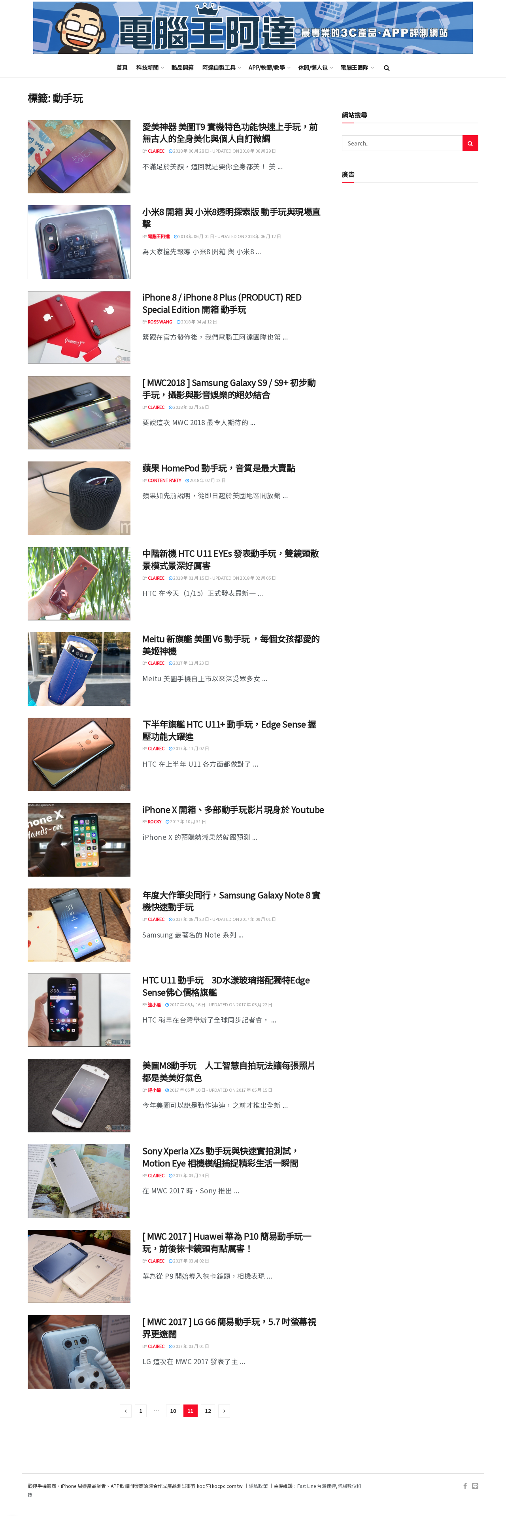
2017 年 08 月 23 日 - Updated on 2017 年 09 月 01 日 (224, 919)
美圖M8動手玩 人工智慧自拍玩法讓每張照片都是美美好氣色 (229, 1071)
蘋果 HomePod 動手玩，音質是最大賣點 (218, 467)
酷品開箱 (183, 67)
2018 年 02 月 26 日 (190, 407)
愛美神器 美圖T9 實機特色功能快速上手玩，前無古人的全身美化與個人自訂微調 (230, 132)
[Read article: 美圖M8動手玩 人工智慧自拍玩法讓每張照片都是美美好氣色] (79, 1095)
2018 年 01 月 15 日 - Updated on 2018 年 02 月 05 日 (224, 578)
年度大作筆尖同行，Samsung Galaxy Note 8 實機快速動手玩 (231, 900)
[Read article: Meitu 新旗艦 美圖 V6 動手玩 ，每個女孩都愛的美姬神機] (79, 669)
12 (208, 1410)
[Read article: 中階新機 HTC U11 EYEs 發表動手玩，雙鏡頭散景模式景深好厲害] (79, 583)
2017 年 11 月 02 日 (190, 748)
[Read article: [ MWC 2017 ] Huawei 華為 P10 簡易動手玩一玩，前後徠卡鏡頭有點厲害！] (79, 1266)
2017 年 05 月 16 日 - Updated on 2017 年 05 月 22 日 (220, 1004)
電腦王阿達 (159, 236)
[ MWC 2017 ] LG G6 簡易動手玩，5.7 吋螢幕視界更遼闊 (229, 1327)
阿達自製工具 (219, 67)
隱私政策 (258, 1485)
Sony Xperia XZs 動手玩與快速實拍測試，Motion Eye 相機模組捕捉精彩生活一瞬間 (220, 1156)
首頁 (122, 67)
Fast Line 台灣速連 (316, 1485)
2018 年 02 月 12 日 (207, 480)
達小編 (154, 1004)
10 (173, 1410)
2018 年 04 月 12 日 (198, 321)
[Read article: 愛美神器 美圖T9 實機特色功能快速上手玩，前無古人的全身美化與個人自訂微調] (79, 157)
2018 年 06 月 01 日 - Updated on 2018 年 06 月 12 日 (229, 236)
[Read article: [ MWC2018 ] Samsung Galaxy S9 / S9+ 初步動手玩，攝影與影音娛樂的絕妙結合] (79, 413)
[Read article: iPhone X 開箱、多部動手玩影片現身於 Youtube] (79, 840)
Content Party (164, 480)
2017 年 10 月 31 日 (187, 821)
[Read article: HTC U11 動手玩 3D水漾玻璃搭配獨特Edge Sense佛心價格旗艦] (79, 1010)
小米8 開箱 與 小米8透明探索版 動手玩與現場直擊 (231, 217)
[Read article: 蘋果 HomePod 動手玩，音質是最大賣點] (79, 498)
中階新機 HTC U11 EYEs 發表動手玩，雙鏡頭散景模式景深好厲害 (230, 558)
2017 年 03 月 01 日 (190, 1346)
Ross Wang (160, 321)
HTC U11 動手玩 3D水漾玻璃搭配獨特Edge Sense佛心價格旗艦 (226, 985)
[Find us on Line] (475, 1486)
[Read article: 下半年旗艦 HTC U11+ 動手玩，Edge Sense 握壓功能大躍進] (79, 754)
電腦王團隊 (354, 67)
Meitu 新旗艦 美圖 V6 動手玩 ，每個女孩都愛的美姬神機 (231, 644)
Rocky (154, 821)
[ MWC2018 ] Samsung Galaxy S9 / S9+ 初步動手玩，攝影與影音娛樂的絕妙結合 (229, 388)
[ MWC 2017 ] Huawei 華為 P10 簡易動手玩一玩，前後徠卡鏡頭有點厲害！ (226, 1241)
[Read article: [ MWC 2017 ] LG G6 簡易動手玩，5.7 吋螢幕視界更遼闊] (79, 1352)
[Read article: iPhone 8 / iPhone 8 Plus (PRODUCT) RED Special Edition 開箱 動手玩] (79, 327)
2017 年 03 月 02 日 (190, 1260)
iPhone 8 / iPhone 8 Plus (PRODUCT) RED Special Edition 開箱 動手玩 (221, 302)
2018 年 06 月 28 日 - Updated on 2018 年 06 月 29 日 (224, 150)
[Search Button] (387, 67)
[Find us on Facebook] (465, 1486)
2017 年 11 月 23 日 (190, 663)
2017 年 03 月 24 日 (190, 1175)
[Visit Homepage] (253, 28)
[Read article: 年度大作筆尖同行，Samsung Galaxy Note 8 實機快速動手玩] (79, 925)
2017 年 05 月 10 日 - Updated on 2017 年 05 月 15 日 (220, 1090)
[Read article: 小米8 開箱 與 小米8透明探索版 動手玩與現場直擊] (79, 242)
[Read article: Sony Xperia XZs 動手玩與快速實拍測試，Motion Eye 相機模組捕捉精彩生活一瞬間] (79, 1181)
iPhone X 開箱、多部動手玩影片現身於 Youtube (233, 809)
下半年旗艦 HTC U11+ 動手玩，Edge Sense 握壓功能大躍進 (229, 729)
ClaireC (156, 150)
